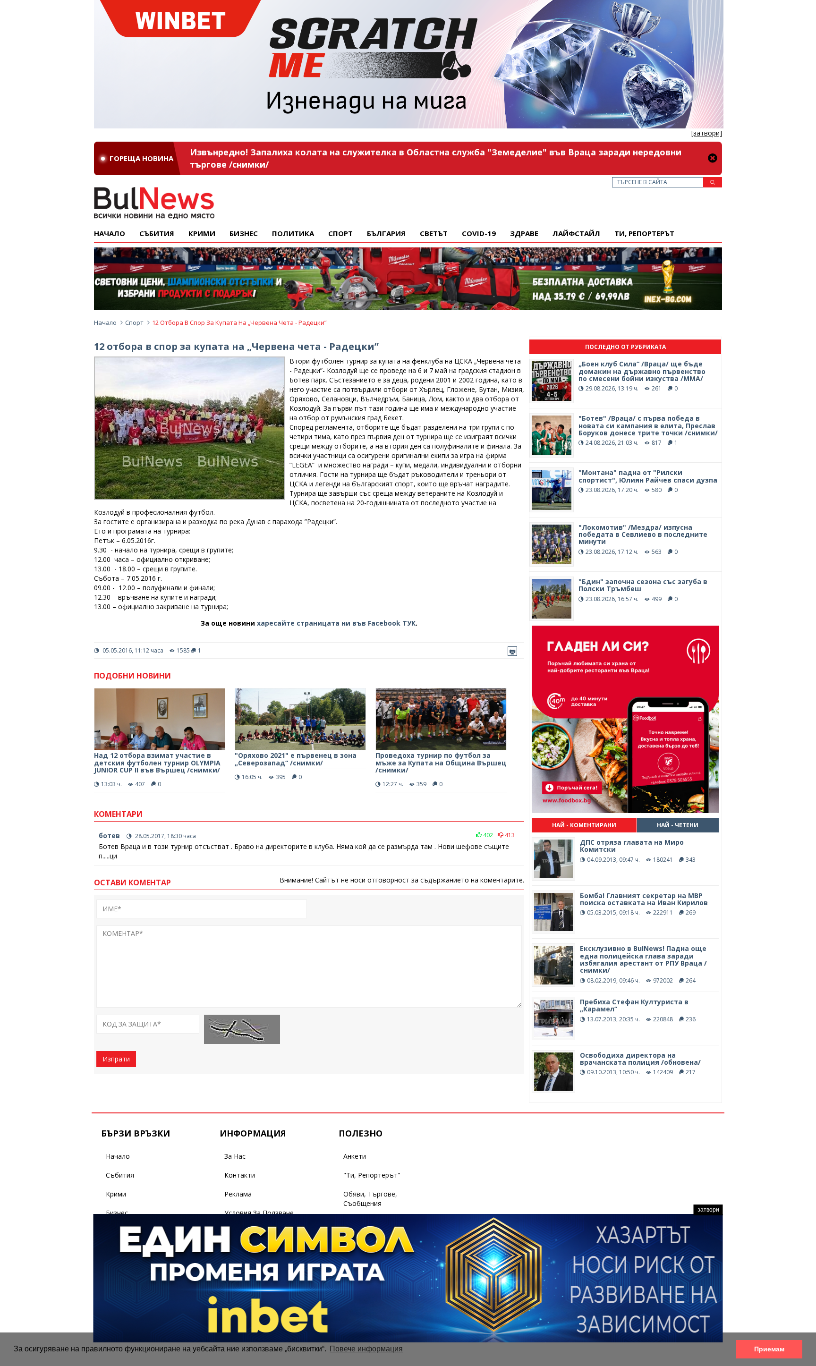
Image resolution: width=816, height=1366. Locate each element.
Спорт (340, 233)
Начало (109, 233)
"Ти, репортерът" (371, 1175)
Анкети (354, 1156)
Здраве (524, 233)
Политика (293, 233)
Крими (116, 1193)
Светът (434, 233)
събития (156, 233)
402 (487, 835)
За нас (235, 1156)
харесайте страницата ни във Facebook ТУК (336, 623)
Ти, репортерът (644, 233)
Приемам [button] (769, 1349)
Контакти (239, 1175)
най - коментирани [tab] (584, 825)
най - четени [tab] (677, 825)
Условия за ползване (259, 1212)
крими (201, 233)
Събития (120, 1175)
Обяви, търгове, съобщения (370, 1198)
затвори (708, 1209)
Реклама (238, 1193)
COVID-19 (479, 233)
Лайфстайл (576, 233)
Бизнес (244, 233)
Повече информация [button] (366, 1349)
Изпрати (116, 1058)
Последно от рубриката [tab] (625, 347)
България (386, 233)
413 (509, 835)
